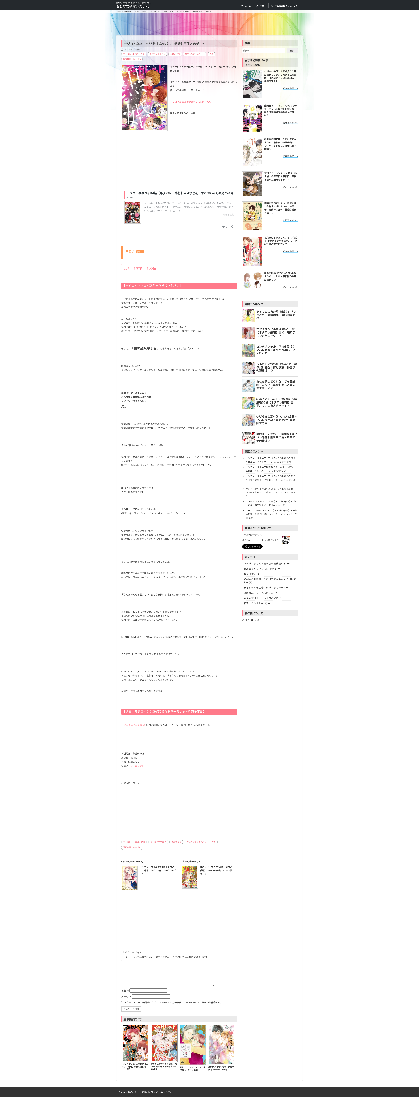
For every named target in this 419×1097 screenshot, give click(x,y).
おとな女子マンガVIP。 (133, 6)
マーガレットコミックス (134, 54)
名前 (125, 990)
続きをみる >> (290, 88)
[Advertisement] (209, 24)
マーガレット (137, 765)
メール (126, 996)
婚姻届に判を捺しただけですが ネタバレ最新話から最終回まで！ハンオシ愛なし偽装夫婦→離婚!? (280, 144)
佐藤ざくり (175, 54)
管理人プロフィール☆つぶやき (263, 598)
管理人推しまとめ (255, 603)
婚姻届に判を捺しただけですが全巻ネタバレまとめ (270, 581)
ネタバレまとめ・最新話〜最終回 (265, 563)
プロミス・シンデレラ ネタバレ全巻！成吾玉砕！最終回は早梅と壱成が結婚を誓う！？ (280, 176)
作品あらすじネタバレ (195, 54)
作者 (211, 54)
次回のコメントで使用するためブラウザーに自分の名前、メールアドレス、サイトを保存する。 (173, 1002)
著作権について (253, 619)
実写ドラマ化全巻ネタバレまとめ (264, 587)
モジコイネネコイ (157, 54)
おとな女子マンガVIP (138, 1091)
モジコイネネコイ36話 (133, 724)
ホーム (247, 5)
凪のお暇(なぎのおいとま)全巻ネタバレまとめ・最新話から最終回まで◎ (280, 276)
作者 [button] (261, 5)
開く (140, 251)
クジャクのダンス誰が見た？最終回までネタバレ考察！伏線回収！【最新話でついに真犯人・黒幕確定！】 (280, 76)
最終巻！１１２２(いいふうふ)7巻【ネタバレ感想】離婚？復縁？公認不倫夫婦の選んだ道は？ (280, 110)
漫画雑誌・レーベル (132, 59)
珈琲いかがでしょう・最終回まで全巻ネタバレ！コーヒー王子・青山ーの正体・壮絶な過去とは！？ (280, 207)
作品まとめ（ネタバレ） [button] (286, 5)
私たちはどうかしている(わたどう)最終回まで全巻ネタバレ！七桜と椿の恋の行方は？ (280, 241)
